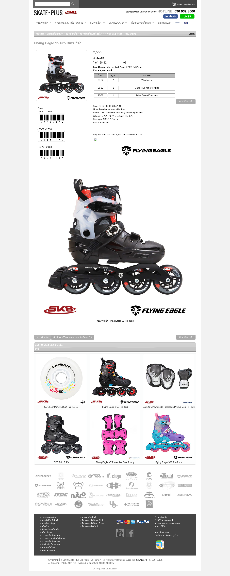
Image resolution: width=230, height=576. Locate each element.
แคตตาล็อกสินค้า (55, 34)
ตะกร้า (179, 5)
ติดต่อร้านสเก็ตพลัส (50, 529)
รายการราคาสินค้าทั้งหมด (53, 538)
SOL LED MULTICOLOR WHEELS (61, 407)
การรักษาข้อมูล (48, 523)
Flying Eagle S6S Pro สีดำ (115, 407)
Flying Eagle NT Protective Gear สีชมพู (115, 462)
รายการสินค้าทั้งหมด (51, 535)
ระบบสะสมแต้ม (49, 517)
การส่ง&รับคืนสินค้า (50, 520)
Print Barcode (48, 550)
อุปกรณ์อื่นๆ (95, 23)
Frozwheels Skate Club (92, 520)
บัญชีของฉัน (189, 5)
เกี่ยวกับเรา (47, 532)
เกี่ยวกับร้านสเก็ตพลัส (139, 23)
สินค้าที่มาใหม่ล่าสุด (51, 544)
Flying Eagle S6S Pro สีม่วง (168, 462)
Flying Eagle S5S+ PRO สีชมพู (120, 34)
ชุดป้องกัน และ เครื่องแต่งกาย (68, 23)
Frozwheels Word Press (93, 523)
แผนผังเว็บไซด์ (48, 547)
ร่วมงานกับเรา (164, 23)
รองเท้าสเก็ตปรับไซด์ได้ (91, 34)
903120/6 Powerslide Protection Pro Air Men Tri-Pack (169, 407)
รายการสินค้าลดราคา (51, 541)
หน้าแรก (40, 34)
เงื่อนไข (45, 526)
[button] (186, 101)
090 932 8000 (184, 11)
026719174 (141, 560)
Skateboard (115, 23)
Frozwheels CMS (90, 526)
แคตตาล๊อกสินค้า (89, 517)
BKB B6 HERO (61, 462)
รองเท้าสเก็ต (41, 23)
